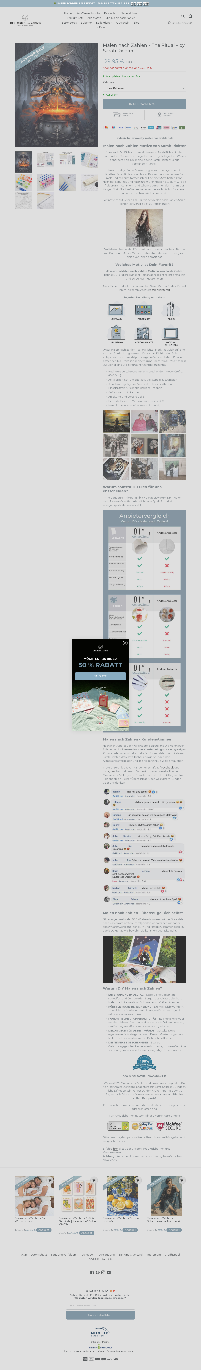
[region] (100, 3)
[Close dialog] (125, 643)
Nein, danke (100, 687)
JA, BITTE (100, 676)
